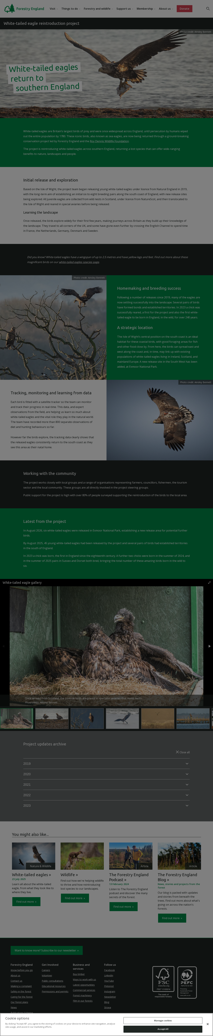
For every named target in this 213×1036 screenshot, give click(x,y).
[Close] (207, 1024)
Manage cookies (163, 1020)
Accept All (163, 1029)
